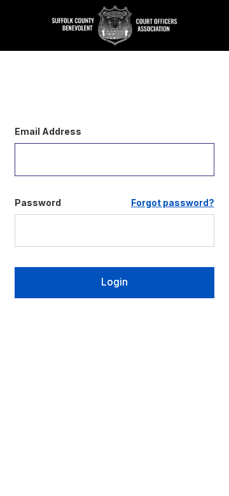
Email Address (48, 131)
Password (38, 202)
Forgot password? (172, 202)
